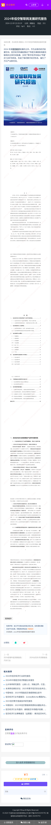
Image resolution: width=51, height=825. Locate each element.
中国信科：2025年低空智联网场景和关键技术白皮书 (27, 705)
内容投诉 (30, 629)
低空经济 (16, 49)
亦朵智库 (15, 42)
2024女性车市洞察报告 (38, 657)
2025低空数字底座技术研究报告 (19, 701)
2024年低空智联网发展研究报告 (24, 632)
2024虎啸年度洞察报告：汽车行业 (13, 659)
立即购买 (26, 784)
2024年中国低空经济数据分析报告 (20, 680)
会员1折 (42, 822)
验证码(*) (8, 744)
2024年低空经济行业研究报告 (18, 676)
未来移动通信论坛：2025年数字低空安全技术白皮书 (27, 689)
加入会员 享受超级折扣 (25, 762)
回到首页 (8, 822)
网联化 (32, 23)
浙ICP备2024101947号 (37, 813)
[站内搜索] (26, 4)
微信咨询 (27, 799)
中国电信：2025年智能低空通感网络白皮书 (24, 693)
